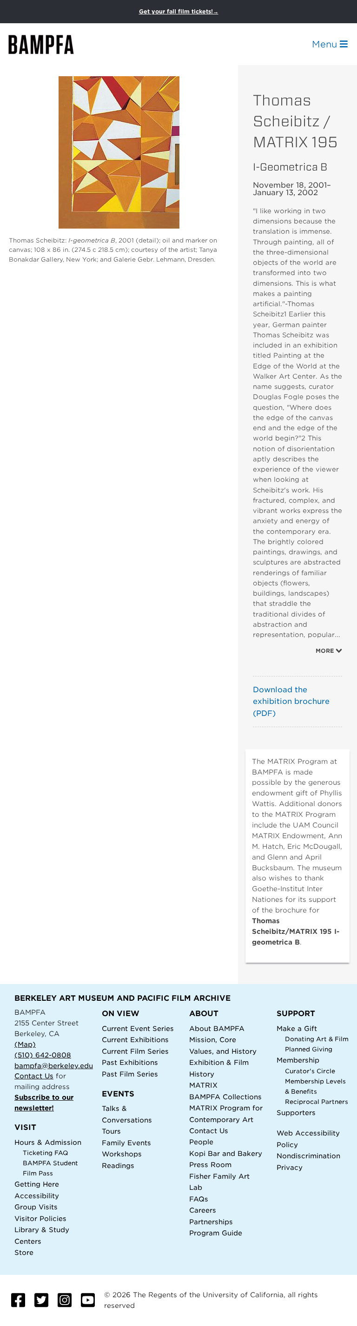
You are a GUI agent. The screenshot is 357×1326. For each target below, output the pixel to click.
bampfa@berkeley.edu (53, 1066)
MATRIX (203, 1085)
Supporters (296, 1112)
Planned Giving (308, 1049)
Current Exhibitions (135, 1040)
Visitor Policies (40, 1218)
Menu (326, 44)
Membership (298, 1060)
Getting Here (36, 1184)
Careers (202, 1210)
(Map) (25, 1044)
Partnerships (211, 1222)
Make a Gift (297, 1028)
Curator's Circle (310, 1071)
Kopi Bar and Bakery (225, 1153)
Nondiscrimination (308, 1156)
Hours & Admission (47, 1142)
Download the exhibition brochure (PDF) (291, 701)
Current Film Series (135, 1051)
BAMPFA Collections (225, 1097)
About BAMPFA (217, 1028)
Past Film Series (130, 1074)
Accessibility (36, 1196)
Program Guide (215, 1233)
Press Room (210, 1164)
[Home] (49, 44)
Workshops (122, 1154)
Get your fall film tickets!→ (178, 11)
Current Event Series (138, 1028)
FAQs (198, 1199)
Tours (111, 1131)
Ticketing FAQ (45, 1152)
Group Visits (36, 1207)
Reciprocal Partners (316, 1101)
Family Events (126, 1143)
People (201, 1142)
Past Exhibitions (130, 1062)
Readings (118, 1165)
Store (23, 1252)
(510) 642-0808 (42, 1055)
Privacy (290, 1167)
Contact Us (33, 1076)
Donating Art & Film (317, 1039)
